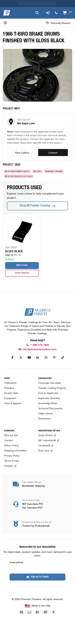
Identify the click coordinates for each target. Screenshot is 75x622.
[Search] (37, 13)
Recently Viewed (60, 23)
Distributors (44, 419)
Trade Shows (45, 435)
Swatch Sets (11, 393)
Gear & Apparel (12, 403)
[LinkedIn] (37, 357)
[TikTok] (62, 357)
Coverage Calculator (49, 383)
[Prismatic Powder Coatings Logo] (6, 12)
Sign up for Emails (40, 577)
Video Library (45, 414)
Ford (38, 171)
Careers (8, 466)
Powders (9, 388)
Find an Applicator (48, 393)
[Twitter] (20, 357)
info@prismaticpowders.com (40, 349)
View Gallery (22, 152)
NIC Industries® (47, 440)
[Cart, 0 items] (67, 12)
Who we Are (11, 435)
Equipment (10, 398)
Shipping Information (15, 451)
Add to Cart (22, 265)
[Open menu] (5, 23)
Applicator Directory (49, 398)
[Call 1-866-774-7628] (56, 13)
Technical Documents (50, 408)
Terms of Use (11, 461)
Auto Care (43, 451)
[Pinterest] (54, 357)
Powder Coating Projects (52, 388)
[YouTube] (29, 357)
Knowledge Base (47, 403)
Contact (53, 152)
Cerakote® (44, 446)
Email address (16, 562)
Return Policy (11, 446)
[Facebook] (12, 357)
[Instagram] (45, 357)
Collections (10, 383)
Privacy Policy (12, 456)
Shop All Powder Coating (35, 205)
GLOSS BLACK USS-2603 (19, 176)
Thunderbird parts (18, 171)
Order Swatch (22, 273)
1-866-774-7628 (39, 345)
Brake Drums (55, 171)
